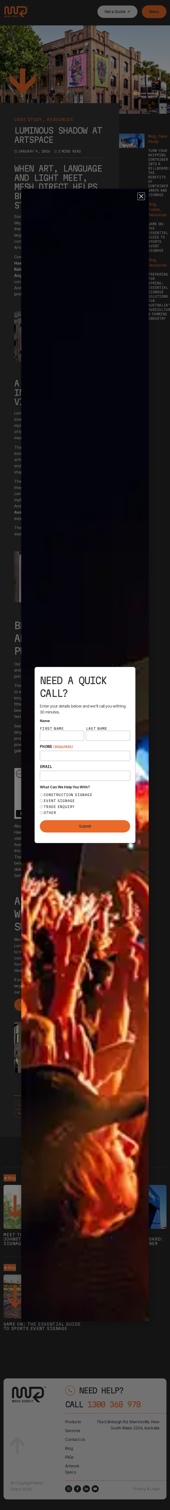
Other (50, 813)
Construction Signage (68, 795)
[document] (85, 755)
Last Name (96, 728)
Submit (85, 826)
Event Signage (59, 801)
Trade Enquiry (59, 807)
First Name (52, 728)
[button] (141, 196)
